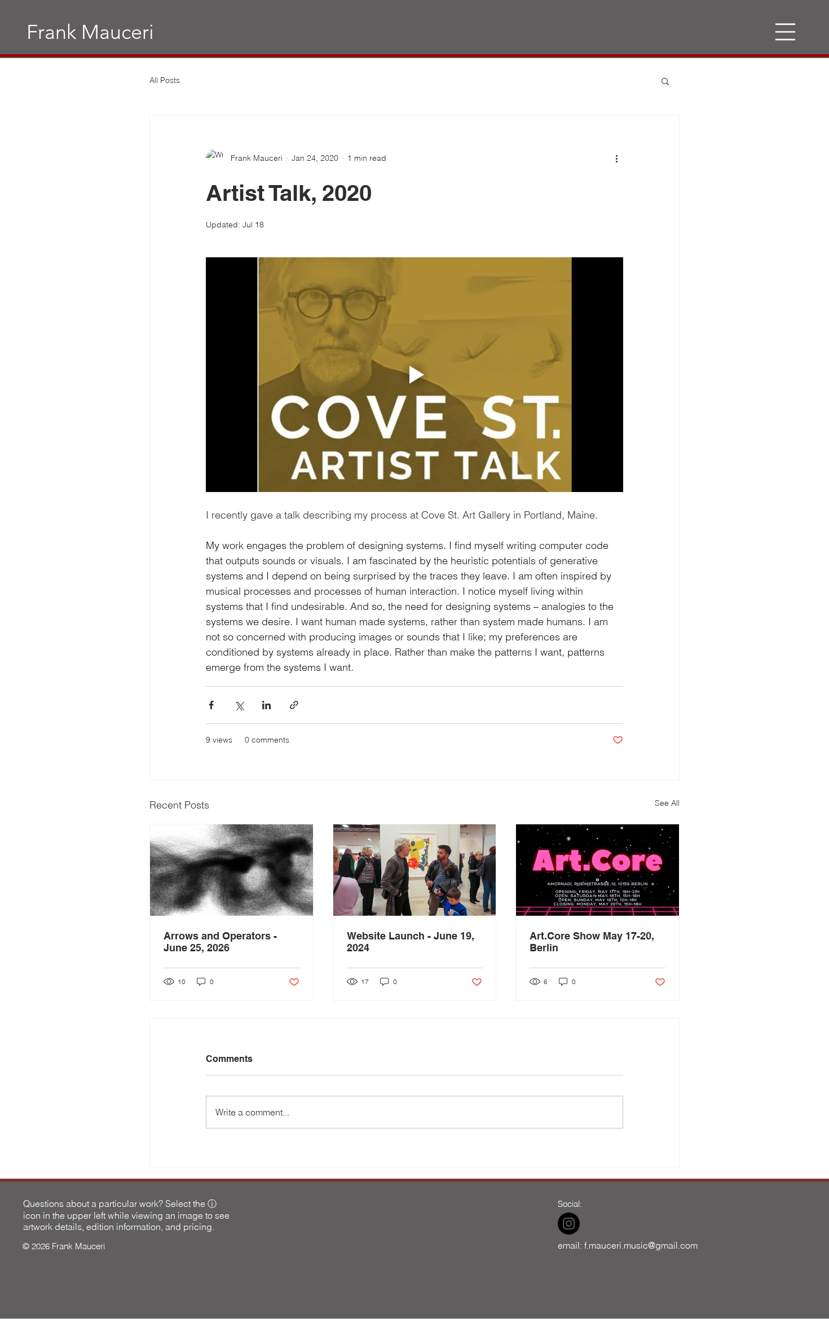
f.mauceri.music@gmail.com (641, 1245)
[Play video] (414, 374)
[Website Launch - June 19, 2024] (414, 870)
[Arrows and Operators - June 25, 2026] (231, 870)
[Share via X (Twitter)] (238, 705)
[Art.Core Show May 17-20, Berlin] (597, 870)
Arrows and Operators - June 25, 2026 (220, 942)
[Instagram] (569, 1224)
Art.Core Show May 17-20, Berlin (592, 942)
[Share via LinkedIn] (266, 705)
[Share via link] (294, 705)
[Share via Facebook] (211, 705)
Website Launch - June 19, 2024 (410, 942)
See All (667, 803)
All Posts (164, 80)
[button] (785, 32)
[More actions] (616, 158)
